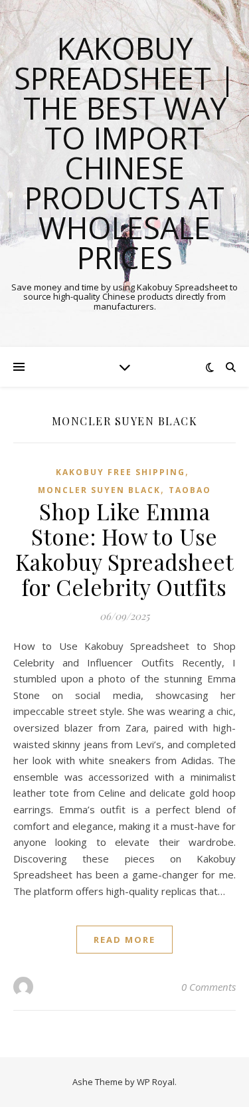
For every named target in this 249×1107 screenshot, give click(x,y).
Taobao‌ (190, 490)
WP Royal (156, 1082)
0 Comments (208, 986)
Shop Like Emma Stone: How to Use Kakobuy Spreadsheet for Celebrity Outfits (124, 548)
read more (124, 940)
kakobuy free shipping (120, 472)
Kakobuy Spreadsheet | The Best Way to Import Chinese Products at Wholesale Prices (125, 152)
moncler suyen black (99, 490)
